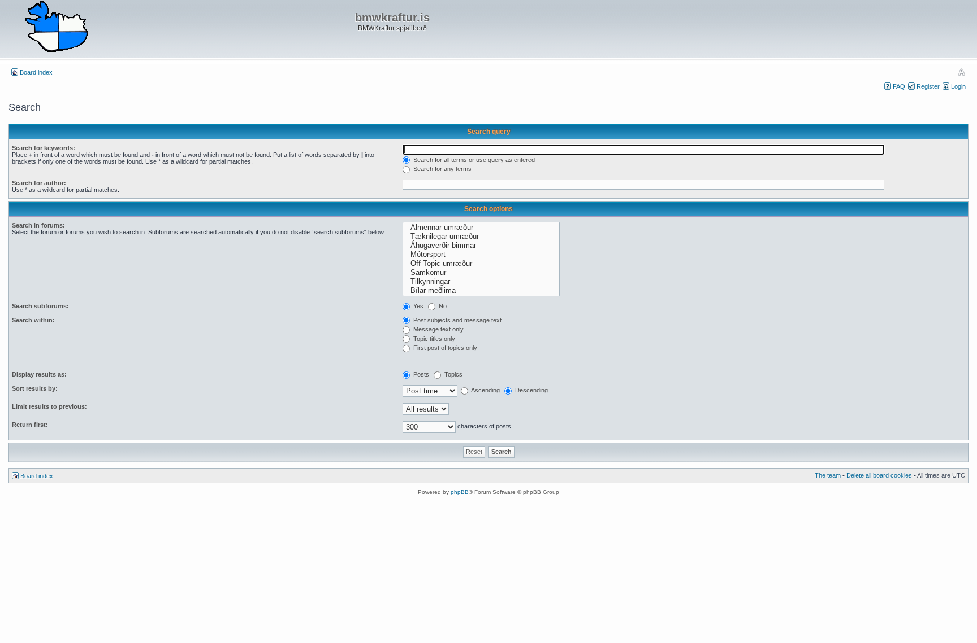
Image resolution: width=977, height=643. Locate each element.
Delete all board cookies (879, 475)
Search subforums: (40, 306)
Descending (530, 390)
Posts (420, 374)
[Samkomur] (481, 272)
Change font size (961, 72)
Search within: (33, 320)
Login (958, 86)
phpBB (460, 492)
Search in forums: (38, 225)
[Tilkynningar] (481, 281)
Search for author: (39, 183)
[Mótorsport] (481, 254)
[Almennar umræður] (481, 227)
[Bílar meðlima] (481, 290)
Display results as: (39, 374)
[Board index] (56, 27)
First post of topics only (444, 347)
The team (828, 475)
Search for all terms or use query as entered (473, 159)
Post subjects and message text (457, 320)
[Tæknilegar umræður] (481, 236)
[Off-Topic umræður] (481, 263)
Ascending (485, 390)
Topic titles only (433, 338)
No (442, 306)
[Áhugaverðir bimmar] (481, 245)
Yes (417, 306)
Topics (452, 374)
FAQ (899, 86)
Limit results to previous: (49, 406)
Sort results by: (35, 388)
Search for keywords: (43, 148)
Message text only (438, 329)
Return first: (30, 424)
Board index (36, 72)
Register (928, 86)
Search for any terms (442, 168)
